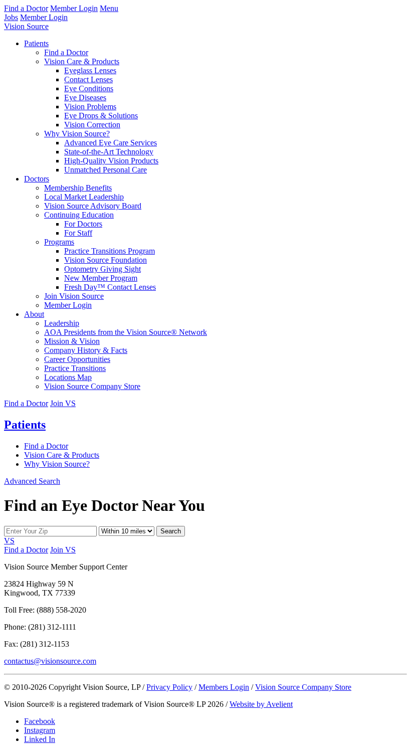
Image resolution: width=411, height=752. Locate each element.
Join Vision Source (74, 296)
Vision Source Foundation (105, 260)
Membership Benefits (78, 187)
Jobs (11, 17)
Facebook (39, 721)
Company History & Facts (85, 350)
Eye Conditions (88, 88)
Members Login (223, 687)
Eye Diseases (85, 97)
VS (9, 540)
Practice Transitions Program (109, 251)
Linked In (39, 739)
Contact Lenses (88, 79)
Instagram (39, 730)
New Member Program (100, 278)
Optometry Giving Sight (102, 269)
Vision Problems (90, 106)
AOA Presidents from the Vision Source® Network (125, 332)
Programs (59, 242)
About (34, 314)
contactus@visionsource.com (50, 661)
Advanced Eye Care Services (110, 142)
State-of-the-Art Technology (108, 151)
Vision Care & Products (81, 61)
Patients (36, 43)
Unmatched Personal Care (105, 169)
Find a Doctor (26, 8)
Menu (109, 8)
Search (170, 531)
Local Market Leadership (84, 197)
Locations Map (68, 377)
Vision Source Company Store (92, 386)
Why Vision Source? (77, 133)
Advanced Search (32, 481)
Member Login (74, 8)
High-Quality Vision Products (111, 160)
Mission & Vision (72, 341)
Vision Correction (92, 124)
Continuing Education (79, 215)
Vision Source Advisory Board (92, 206)
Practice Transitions (75, 368)
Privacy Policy (169, 687)
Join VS (63, 403)
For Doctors (83, 224)
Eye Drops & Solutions (101, 115)
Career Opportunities (77, 359)
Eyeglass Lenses (90, 70)
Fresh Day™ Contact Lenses (110, 287)
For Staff (78, 233)
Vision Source (26, 26)
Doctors (36, 178)
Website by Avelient (261, 704)
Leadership (61, 323)
